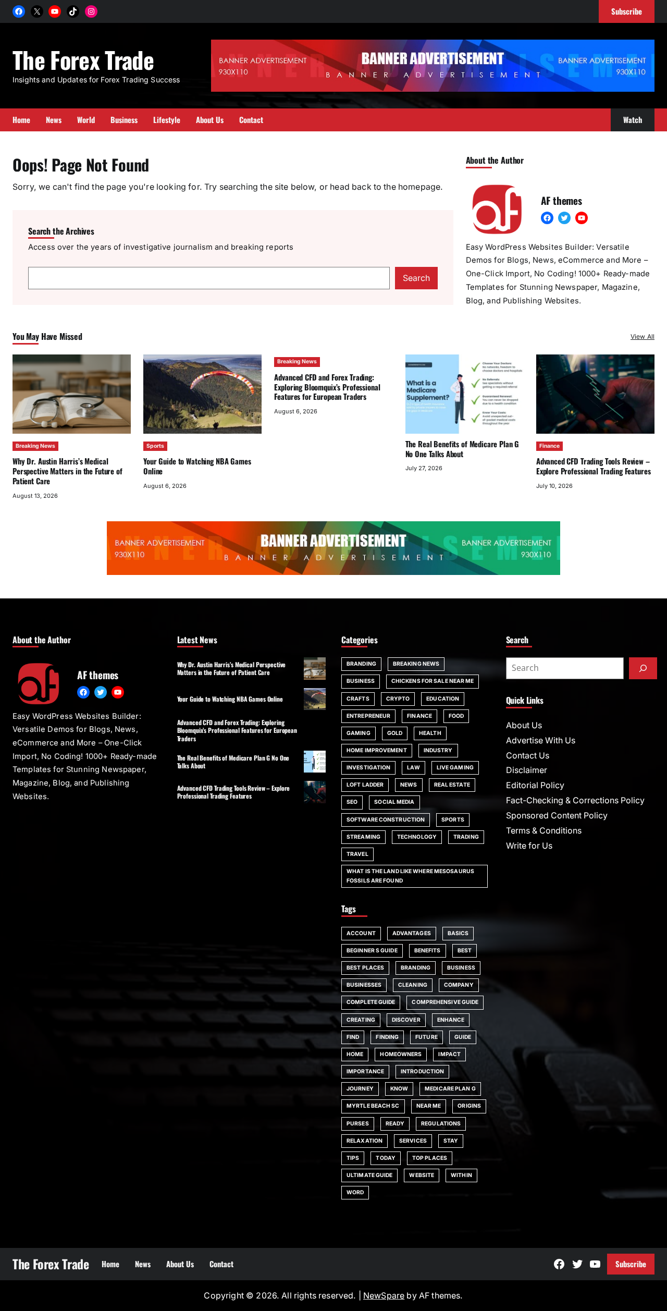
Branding (361, 663)
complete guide (371, 1002)
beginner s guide (372, 950)
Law (413, 767)
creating (361, 1019)
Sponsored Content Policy (557, 815)
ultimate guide (369, 1175)
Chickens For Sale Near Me (432, 681)
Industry (438, 750)
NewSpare (383, 1296)
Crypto (398, 698)
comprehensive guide (445, 1002)
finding (387, 1037)
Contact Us (527, 756)
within (461, 1175)
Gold (394, 733)
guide (463, 1037)
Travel (357, 854)
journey (360, 1088)
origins (469, 1105)
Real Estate (452, 784)
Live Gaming (455, 767)
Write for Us (529, 846)
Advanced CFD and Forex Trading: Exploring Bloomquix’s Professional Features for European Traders (327, 386)
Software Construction (386, 819)
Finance (549, 446)
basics (458, 933)
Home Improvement (377, 750)
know (399, 1088)
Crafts (358, 698)
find (353, 1037)
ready (395, 1123)
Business (361, 681)
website (421, 1175)
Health (430, 733)
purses (358, 1123)
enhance (451, 1019)
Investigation (368, 767)
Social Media (394, 802)
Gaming (358, 733)
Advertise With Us (540, 740)
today (386, 1158)
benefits (427, 950)
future (426, 1037)
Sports (155, 446)
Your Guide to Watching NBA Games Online (197, 465)
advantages (411, 933)
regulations (441, 1123)
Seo (352, 802)
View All (642, 336)
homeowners (401, 1054)
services (413, 1140)
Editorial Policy (535, 785)
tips (353, 1158)
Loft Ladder (365, 784)
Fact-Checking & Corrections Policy (575, 800)
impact (449, 1054)
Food (456, 716)
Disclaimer (526, 770)
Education (442, 698)
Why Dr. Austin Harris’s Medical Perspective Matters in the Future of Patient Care (67, 470)
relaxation (364, 1140)
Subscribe (630, 1263)
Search (416, 278)
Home (355, 1054)
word (355, 1192)
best (465, 950)
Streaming (363, 837)
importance (365, 1071)
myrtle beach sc (373, 1105)
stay (450, 1140)
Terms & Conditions (544, 831)
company (459, 985)
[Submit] (643, 668)
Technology (417, 837)
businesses (364, 985)
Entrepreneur (368, 716)
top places (429, 1158)
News (408, 784)
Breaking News (35, 446)
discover (406, 1019)
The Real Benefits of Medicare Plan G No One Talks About (462, 448)
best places (365, 967)
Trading (466, 837)
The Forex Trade (83, 59)
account (361, 933)
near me (428, 1105)
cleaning (412, 985)
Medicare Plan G (450, 1088)
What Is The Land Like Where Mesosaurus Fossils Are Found (410, 876)
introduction (422, 1071)
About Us (524, 725)
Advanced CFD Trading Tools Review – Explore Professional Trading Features (593, 465)
